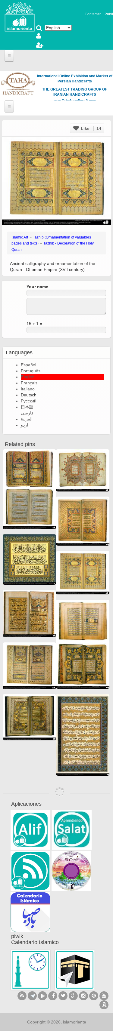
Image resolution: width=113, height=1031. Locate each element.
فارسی (27, 413)
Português (30, 370)
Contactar (93, 14)
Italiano (28, 388)
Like (90, 128)
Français (29, 382)
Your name (37, 286)
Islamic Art (19, 237)
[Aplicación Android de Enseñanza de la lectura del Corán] (30, 830)
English (28, 376)
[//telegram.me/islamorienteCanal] (32, 995)
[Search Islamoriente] (39, 28)
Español (28, 364)
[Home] (20, 16)
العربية (27, 419)
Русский (28, 401)
